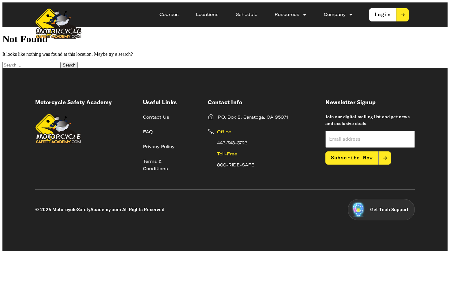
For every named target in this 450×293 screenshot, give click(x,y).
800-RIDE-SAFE (235, 165)
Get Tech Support (389, 209)
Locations (207, 15)
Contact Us (156, 117)
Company (335, 15)
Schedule (246, 15)
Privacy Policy (158, 147)
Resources (287, 15)
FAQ (148, 132)
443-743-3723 (232, 143)
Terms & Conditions (155, 165)
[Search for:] (31, 64)
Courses (169, 15)
